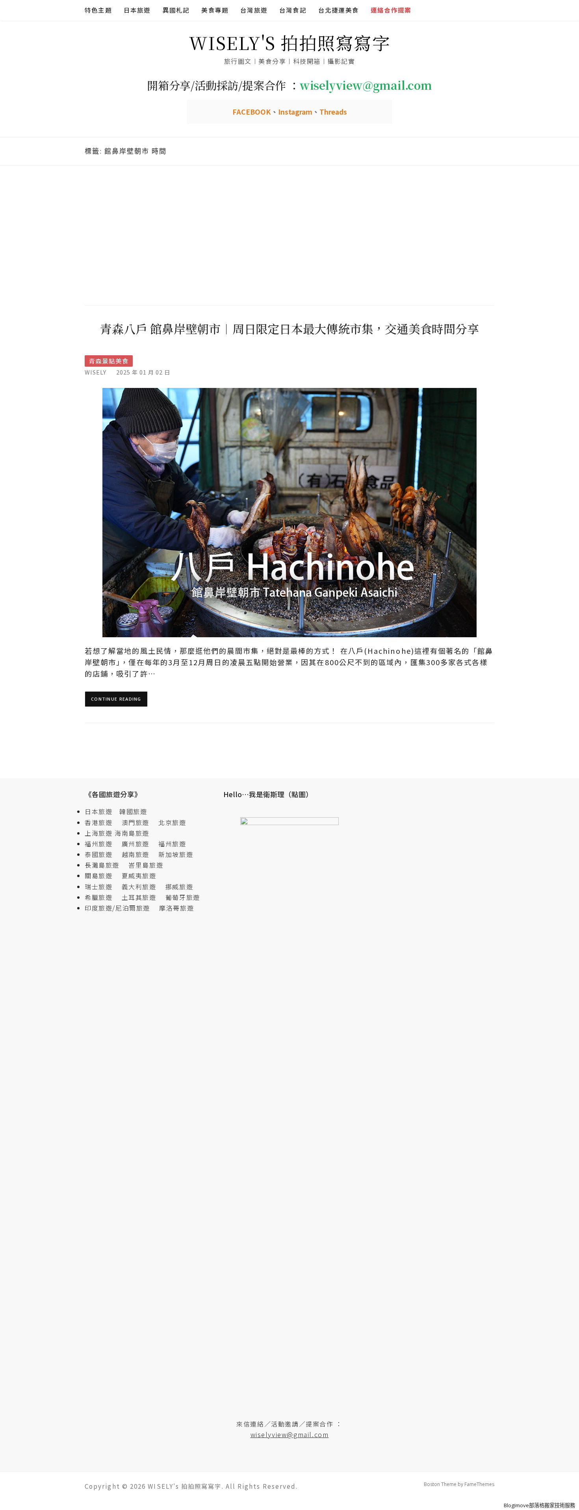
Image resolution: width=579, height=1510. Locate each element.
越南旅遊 (139, 854)
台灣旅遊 (253, 10)
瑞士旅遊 (102, 886)
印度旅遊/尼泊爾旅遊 (121, 908)
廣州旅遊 (135, 843)
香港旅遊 (98, 822)
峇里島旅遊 (145, 865)
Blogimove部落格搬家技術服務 (539, 1505)
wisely (95, 372)
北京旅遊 (172, 822)
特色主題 (98, 10)
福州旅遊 (102, 843)
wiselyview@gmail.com (290, 1434)
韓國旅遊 (133, 811)
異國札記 (176, 10)
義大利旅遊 (139, 886)
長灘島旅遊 (102, 865)
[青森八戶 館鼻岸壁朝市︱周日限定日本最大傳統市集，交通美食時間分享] (289, 512)
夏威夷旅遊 (139, 875)
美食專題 (214, 10)
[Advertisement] (289, 234)
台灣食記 (292, 10)
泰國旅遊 (102, 854)
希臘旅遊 (102, 897)
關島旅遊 (102, 875)
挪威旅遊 (179, 886)
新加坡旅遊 (175, 854)
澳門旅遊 (135, 822)
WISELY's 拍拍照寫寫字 (290, 42)
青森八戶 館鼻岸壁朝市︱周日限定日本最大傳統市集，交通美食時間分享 (289, 328)
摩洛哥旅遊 (176, 908)
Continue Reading (116, 699)
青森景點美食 (109, 360)
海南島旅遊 (132, 833)
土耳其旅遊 (142, 897)
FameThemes (479, 1484)
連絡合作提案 (391, 10)
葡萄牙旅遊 (182, 897)
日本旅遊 (137, 10)
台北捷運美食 (338, 10)
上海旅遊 (98, 833)
